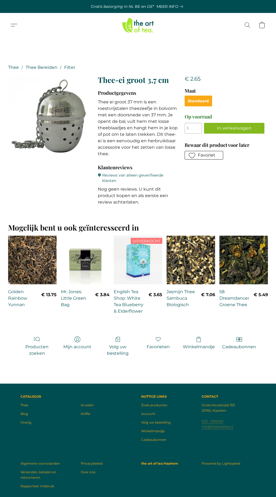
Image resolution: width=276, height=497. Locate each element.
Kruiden (87, 405)
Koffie (85, 414)
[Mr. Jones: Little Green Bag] (85, 260)
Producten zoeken (37, 350)
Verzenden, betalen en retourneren (38, 474)
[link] (171, 6)
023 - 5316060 (212, 421)
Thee (13, 67)
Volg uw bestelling (118, 350)
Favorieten (158, 346)
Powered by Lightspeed (221, 463)
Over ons (88, 472)
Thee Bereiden (41, 67)
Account (148, 414)
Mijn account (77, 346)
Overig (25, 422)
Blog (24, 414)
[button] (138, 25)
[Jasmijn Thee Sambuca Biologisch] (191, 260)
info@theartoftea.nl (217, 427)
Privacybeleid (92, 463)
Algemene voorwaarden (40, 463)
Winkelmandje (199, 346)
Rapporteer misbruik (37, 486)
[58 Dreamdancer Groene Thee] (243, 260)
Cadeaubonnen (239, 346)
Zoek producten (154, 405)
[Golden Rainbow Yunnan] (32, 260)
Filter (69, 67)
